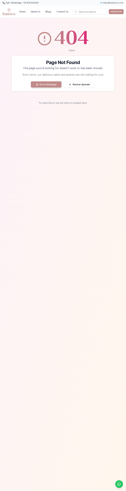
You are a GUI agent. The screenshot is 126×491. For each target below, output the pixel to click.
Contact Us (62, 11)
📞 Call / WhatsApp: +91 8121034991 (20, 2)
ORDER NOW (116, 11)
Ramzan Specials (81, 84)
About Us (35, 11)
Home (22, 11)
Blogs (48, 11)
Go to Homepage (48, 84)
